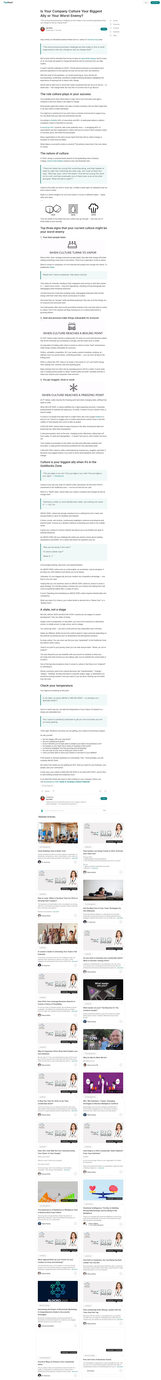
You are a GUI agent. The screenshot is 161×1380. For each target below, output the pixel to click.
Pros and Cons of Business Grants (97, 1360)
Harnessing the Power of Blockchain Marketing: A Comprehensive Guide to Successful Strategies (57, 1312)
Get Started (155, 2)
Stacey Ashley (91, 872)
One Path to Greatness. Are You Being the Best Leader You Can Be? (102, 1261)
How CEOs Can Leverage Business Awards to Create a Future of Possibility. (56, 1002)
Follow (104, 29)
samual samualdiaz (48, 1326)
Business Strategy (90, 1355)
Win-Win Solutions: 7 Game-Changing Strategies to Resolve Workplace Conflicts (100, 1102)
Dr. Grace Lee (91, 922)
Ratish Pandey (91, 1021)
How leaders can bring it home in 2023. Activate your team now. (103, 852)
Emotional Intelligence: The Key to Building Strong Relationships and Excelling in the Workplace (101, 1210)
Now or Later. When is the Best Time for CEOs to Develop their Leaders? (58, 899)
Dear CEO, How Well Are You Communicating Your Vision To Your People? (56, 1152)
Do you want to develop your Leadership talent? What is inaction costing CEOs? (103, 959)
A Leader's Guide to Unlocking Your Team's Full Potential (57, 953)
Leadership (88, 847)
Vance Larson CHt (92, 1065)
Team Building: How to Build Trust (52, 851)
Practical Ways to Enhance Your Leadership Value (56, 1363)
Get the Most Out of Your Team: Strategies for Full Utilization (102, 909)
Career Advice (89, 1204)
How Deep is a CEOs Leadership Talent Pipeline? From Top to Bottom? (103, 1152)
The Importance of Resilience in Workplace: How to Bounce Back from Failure (58, 1211)
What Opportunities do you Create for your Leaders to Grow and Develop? (55, 1261)
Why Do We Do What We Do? (95, 1058)
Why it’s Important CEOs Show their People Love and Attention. (58, 1052)
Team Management (47, 785)
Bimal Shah (90, 1371)
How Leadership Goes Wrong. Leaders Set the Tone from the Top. (102, 1311)
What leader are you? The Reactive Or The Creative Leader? (100, 1009)
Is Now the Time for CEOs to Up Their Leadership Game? (53, 1102)
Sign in (146, 2)
